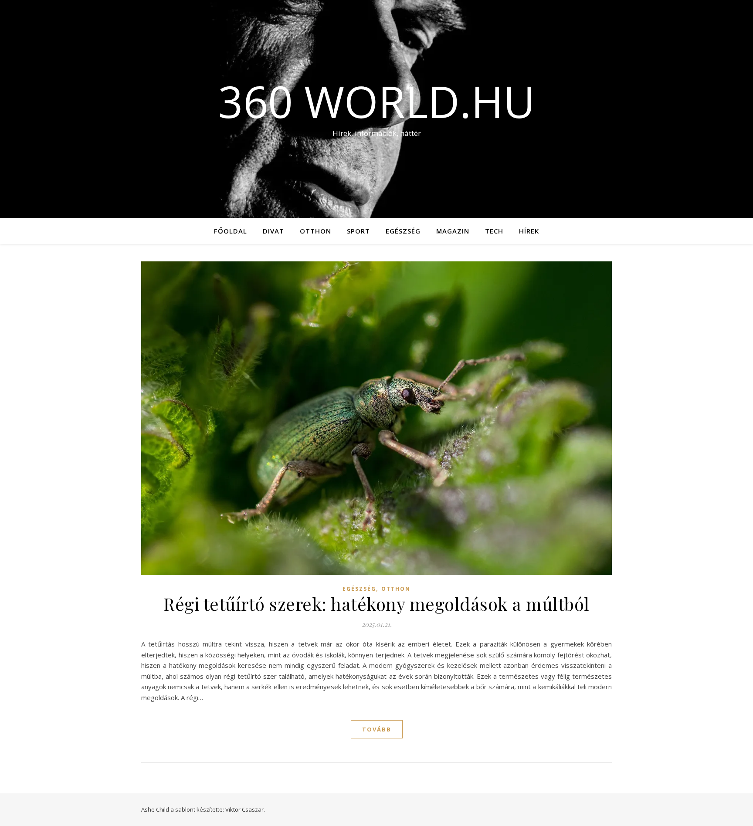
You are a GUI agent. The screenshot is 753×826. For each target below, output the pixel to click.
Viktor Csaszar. (245, 809)
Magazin (452, 231)
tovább (376, 729)
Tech (494, 231)
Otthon (315, 231)
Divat (273, 231)
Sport (358, 231)
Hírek (529, 231)
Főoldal (230, 231)
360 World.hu (376, 101)
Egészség (403, 231)
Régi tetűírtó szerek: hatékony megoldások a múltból (376, 603)
